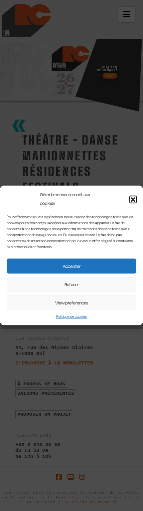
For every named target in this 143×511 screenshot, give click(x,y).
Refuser (72, 284)
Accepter (71, 266)
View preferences (71, 302)
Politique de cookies (71, 316)
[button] (133, 199)
